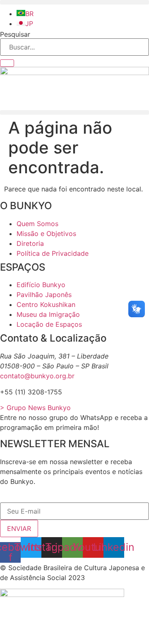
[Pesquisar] (7, 63)
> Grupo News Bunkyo (35, 407)
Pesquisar (15, 34)
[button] (74, 2)
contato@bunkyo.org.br (37, 376)
